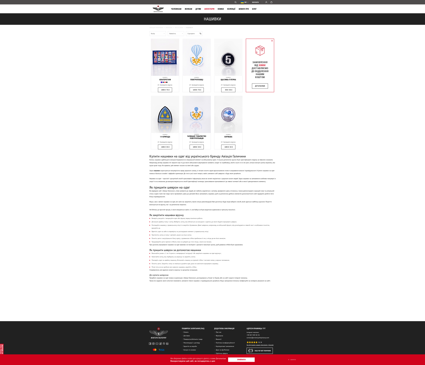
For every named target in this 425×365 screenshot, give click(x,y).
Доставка (187, 336)
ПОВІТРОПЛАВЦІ (196, 80)
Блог (254, 9)
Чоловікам (176, 9)
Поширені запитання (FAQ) (193, 328)
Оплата (186, 332)
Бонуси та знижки (190, 350)
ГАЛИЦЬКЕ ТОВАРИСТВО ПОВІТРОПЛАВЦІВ (196, 137)
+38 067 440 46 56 (253, 335)
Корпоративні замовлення (225, 346)
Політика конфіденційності (225, 343)
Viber (164, 344)
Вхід (266, 2)
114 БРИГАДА (165, 137)
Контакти (255, 2)
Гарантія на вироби (190, 346)
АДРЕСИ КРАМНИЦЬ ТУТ (256, 328)
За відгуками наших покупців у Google (260, 345)
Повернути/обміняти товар (193, 339)
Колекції (231, 9)
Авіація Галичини (156, 28)
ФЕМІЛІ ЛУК (244, 9)
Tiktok (160, 344)
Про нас (218, 332)
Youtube (157, 344)
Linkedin (167, 344)
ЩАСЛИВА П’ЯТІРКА (228, 80)
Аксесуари (209, 9)
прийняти (241, 360)
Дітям (198, 9)
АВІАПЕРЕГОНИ (165, 80)
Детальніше (221, 358)
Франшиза (219, 336)
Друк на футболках (222, 350)
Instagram (153, 344)
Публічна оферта (222, 353)
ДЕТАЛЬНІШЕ (260, 86)
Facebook (150, 344)
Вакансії (218, 339)
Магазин (169, 28)
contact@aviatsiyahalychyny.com (258, 338)
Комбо (221, 9)
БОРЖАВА (228, 137)
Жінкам (188, 9)
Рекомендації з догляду (192, 343)
